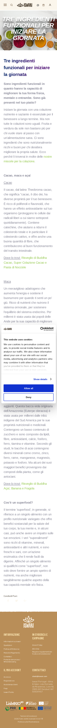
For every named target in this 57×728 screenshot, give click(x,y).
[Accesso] (50, 5)
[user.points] (38, 5)
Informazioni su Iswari (12, 641)
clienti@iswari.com (39, 676)
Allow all (28, 388)
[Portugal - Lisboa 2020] (28, 708)
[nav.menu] (5, 5)
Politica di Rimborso (11, 649)
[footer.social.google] (23, 600)
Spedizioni (8, 645)
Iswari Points (9, 692)
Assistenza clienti (11, 684)
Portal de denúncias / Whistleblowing (12, 660)
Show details (40, 379)
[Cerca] (11, 5)
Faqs (6, 688)
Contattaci (8, 656)
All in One (35, 649)
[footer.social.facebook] (6, 600)
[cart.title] (43, 5)
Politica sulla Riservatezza (28, 722)
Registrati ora (9, 681)
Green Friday (37, 645)
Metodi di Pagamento (12, 653)
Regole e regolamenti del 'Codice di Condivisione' (42, 653)
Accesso (7, 677)
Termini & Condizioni (28, 716)
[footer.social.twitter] (15, 600)
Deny (28, 397)
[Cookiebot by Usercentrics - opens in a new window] (41, 329)
